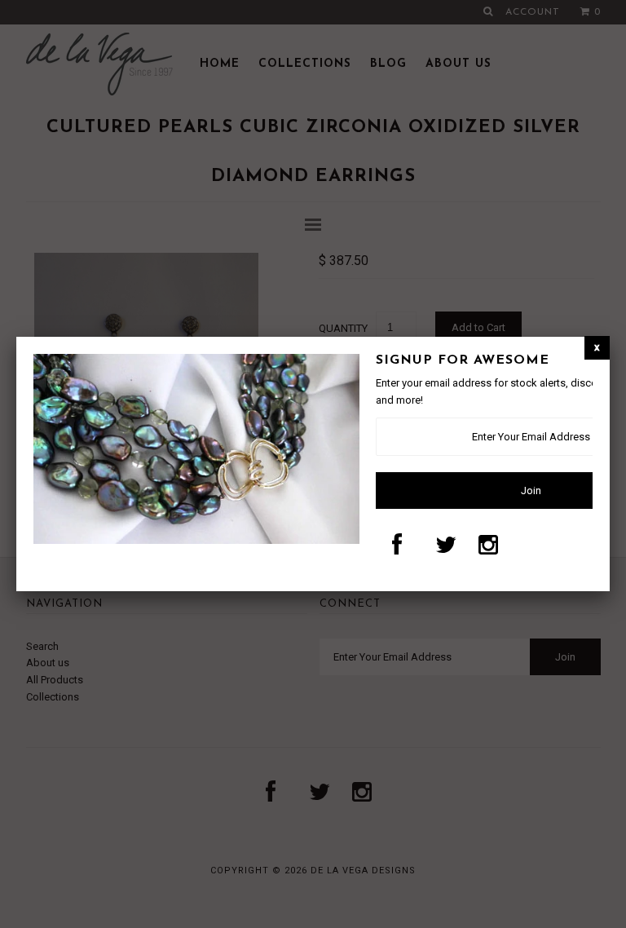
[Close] (597, 347)
